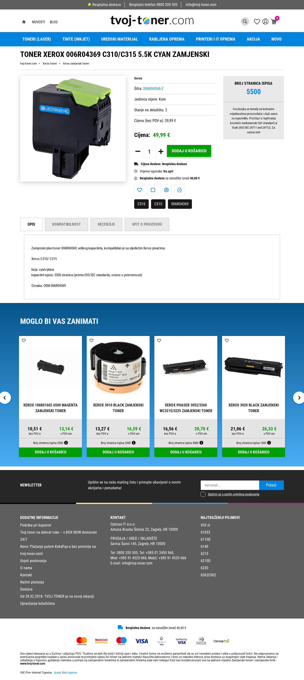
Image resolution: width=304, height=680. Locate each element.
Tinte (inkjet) (76, 39)
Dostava (26, 589)
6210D (205, 561)
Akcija (253, 39)
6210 (204, 553)
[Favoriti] (139, 190)
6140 (204, 546)
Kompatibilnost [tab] (66, 224)
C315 (158, 204)
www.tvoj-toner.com (32, 663)
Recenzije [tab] (106, 224)
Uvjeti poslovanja (33, 561)
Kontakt (26, 575)
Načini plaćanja (32, 582)
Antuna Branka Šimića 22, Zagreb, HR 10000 (144, 529)
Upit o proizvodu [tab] (147, 224)
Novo (276, 39)
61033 (205, 532)
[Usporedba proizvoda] (153, 190)
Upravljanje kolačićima (37, 603)
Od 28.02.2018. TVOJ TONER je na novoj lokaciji (57, 596)
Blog (54, 22)
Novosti (38, 22)
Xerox (138, 78)
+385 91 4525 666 (133, 558)
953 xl (205, 525)
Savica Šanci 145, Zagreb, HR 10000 (137, 543)
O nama (26, 568)
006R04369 (180, 204)
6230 (204, 568)
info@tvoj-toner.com (201, 4)
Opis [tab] (31, 224)
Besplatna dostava (106, 4)
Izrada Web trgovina (65, 672)
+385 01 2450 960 (159, 552)
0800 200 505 (167, 4)
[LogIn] (265, 21)
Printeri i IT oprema (215, 39)
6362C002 (208, 575)
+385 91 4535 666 (172, 558)
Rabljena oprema (167, 39)
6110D (205, 539)
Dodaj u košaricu (189, 151)
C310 (141, 204)
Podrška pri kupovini (35, 525)
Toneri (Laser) (36, 39)
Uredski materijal (119, 39)
